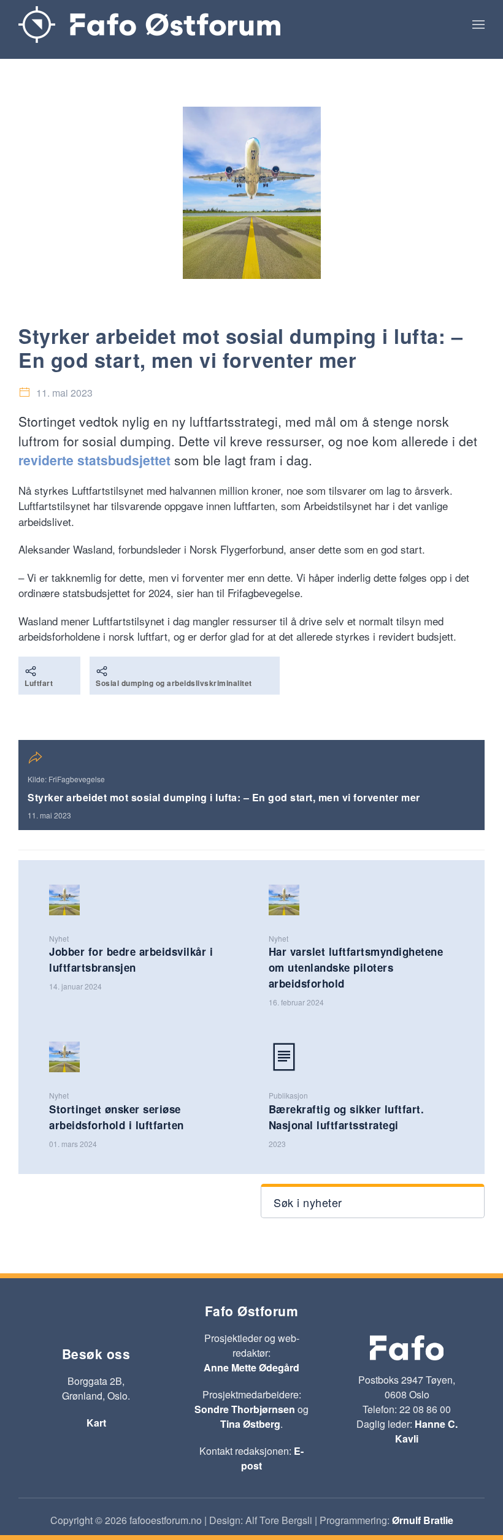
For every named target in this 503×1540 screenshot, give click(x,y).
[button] (478, 24)
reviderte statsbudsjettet (94, 460)
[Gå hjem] (149, 24)
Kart (96, 1423)
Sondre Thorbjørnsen (244, 1409)
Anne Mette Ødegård (251, 1367)
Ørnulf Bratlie (422, 1520)
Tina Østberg (250, 1424)
